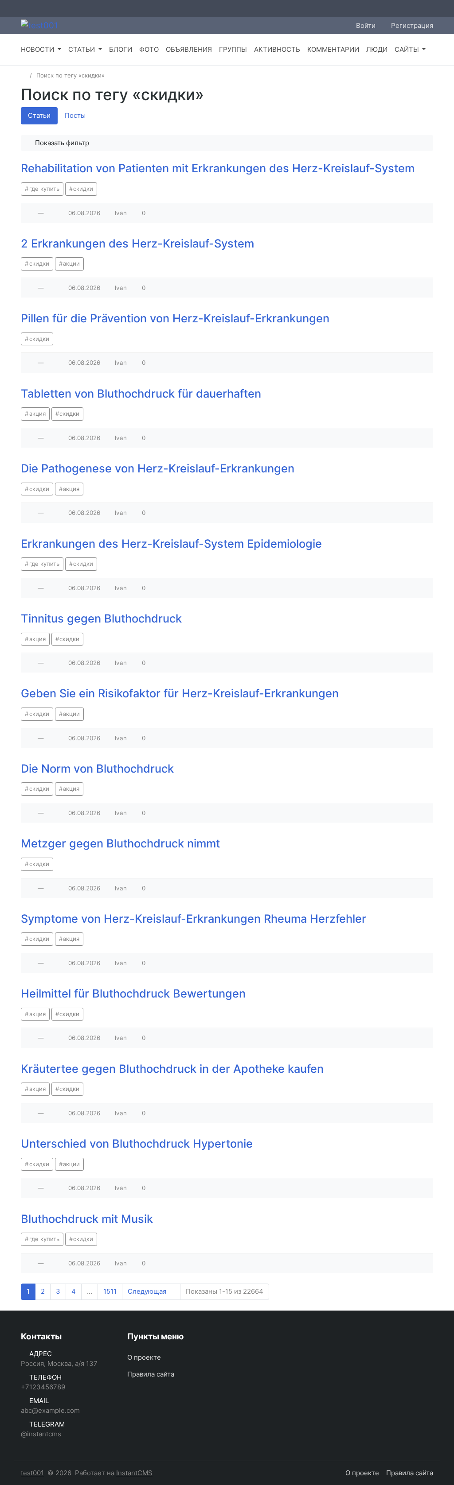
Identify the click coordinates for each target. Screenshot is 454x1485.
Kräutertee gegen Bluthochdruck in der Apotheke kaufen (172, 1068)
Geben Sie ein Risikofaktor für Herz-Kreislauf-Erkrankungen (180, 693)
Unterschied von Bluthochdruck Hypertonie (137, 1143)
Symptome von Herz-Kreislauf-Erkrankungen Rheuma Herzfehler (193, 918)
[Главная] (24, 75)
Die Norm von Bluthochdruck (97, 768)
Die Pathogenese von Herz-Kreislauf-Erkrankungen (157, 468)
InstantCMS (134, 1473)
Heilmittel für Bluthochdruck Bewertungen (133, 993)
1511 (110, 1291)
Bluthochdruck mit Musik (87, 1219)
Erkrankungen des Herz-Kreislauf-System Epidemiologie (171, 543)
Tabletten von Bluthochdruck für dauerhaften (141, 393)
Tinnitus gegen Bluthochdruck (101, 618)
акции (71, 263)
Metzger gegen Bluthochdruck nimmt (120, 843)
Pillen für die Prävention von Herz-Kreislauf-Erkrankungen (175, 318)
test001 (32, 1473)
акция (37, 413)
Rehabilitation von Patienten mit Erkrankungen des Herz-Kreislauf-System (218, 168)
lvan (121, 213)
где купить (44, 188)
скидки (83, 188)
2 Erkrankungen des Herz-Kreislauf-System (137, 243)
